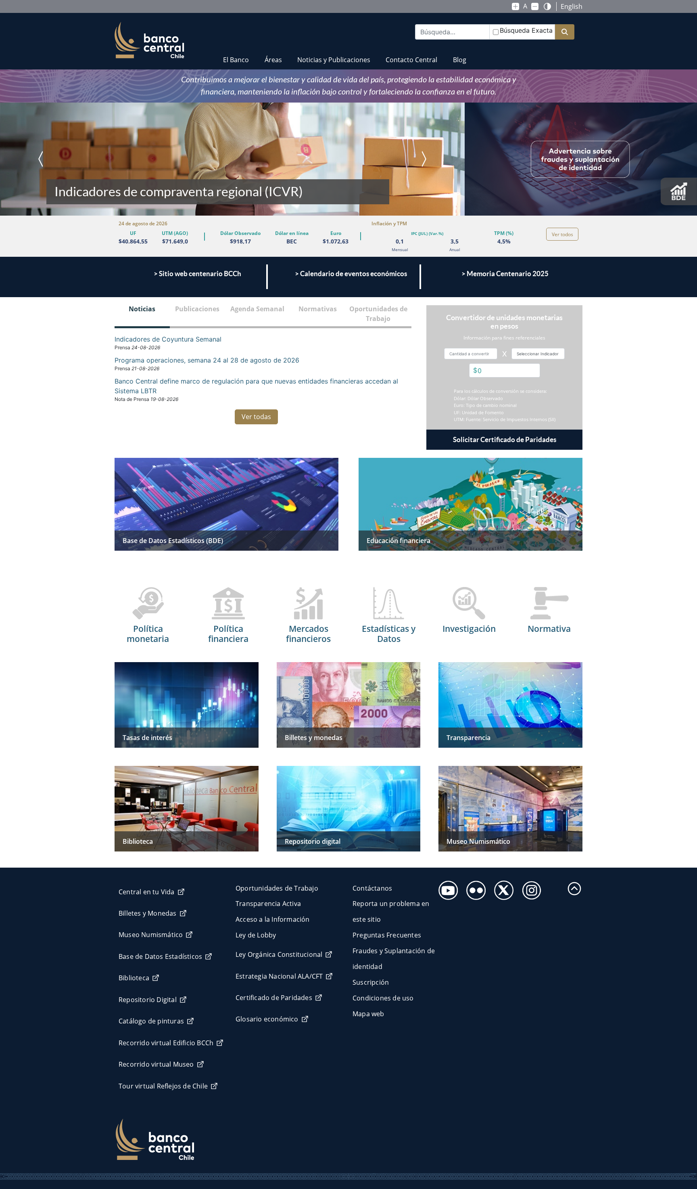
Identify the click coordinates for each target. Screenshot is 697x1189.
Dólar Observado (240, 233)
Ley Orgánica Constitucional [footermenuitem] (279, 954)
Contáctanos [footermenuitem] (372, 888)
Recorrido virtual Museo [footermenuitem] (156, 1064)
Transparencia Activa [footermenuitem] (268, 903)
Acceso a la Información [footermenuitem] (273, 919)
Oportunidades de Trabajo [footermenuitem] (277, 888)
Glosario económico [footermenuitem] (267, 1019)
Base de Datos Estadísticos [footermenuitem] (160, 956)
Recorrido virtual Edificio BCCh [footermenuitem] (166, 1042)
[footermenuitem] (445, 888)
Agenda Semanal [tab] (257, 308)
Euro (335, 233)
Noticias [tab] (142, 308)
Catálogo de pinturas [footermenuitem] (151, 1021)
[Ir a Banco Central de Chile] (149, 40)
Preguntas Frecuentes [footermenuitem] (387, 935)
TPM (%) (503, 233)
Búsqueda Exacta (526, 30)
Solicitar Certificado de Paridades (504, 439)
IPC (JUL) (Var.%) (427, 233)
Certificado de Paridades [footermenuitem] (274, 997)
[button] (23, 159)
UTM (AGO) (175, 233)
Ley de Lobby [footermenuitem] (256, 935)
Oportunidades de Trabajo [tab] (378, 313)
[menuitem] (236, 54)
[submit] (564, 32)
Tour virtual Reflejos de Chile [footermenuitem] (163, 1086)
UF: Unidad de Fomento (479, 412)
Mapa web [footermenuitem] (368, 1013)
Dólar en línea (292, 233)
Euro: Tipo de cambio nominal (485, 405)
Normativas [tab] (317, 308)
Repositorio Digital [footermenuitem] (148, 999)
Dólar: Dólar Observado (478, 398)
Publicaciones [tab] (197, 308)
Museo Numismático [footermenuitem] (151, 934)
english (571, 6)
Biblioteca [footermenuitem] (134, 977)
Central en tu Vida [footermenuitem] (147, 891)
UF (133, 233)
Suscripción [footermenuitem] (371, 982)
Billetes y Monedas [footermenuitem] (148, 913)
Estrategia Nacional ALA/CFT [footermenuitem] (279, 976)
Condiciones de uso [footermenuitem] (383, 998)
